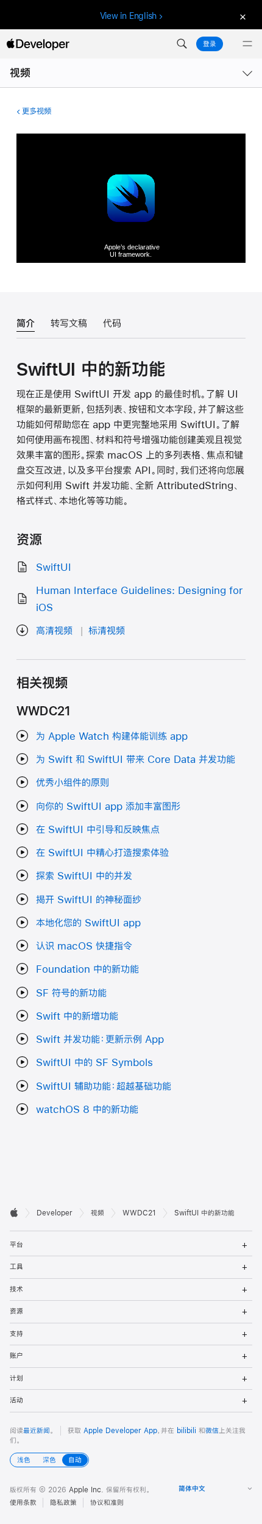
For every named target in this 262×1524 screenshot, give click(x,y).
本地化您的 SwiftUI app (88, 922)
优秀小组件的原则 (72, 782)
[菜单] (247, 44)
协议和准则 (107, 1502)
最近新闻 (36, 1430)
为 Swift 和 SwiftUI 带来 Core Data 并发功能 (135, 759)
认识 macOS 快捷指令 (84, 945)
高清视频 (54, 630)
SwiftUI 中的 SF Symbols (94, 1062)
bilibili (186, 1430)
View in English (128, 16)
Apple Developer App (120, 1430)
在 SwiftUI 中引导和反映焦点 (98, 829)
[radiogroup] (49, 1460)
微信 (212, 1430)
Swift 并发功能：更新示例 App (100, 1039)
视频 (20, 73)
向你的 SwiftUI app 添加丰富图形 (108, 806)
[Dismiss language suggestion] (241, 16)
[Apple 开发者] (38, 44)
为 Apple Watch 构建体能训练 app (112, 736)
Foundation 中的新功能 (87, 969)
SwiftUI (53, 567)
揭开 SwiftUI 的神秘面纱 (88, 899)
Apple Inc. (86, 1490)
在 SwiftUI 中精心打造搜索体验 (102, 852)
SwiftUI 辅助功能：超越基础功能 (103, 1086)
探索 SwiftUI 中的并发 (84, 875)
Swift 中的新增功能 (77, 1016)
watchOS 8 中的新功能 (87, 1109)
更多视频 (36, 111)
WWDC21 (139, 1213)
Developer (55, 1213)
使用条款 (23, 1502)
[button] (181, 44)
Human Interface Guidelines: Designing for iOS (139, 598)
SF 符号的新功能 (71, 992)
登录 (209, 44)
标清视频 (106, 630)
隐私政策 (63, 1502)
